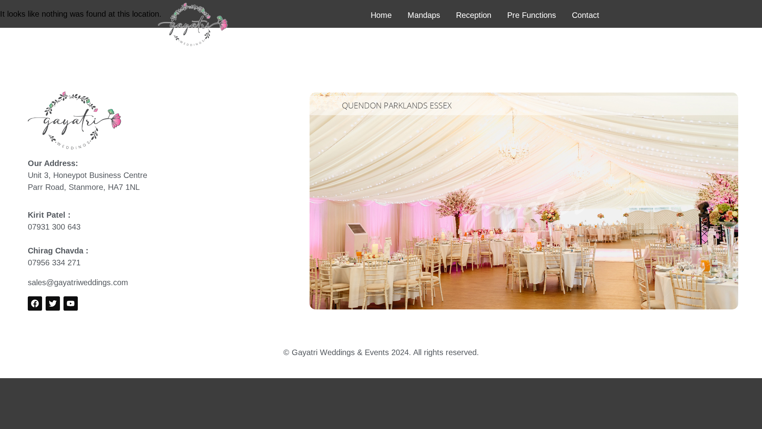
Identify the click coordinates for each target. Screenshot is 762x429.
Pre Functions (531, 15)
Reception (473, 15)
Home (381, 15)
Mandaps (424, 15)
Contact (585, 15)
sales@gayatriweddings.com (78, 282)
